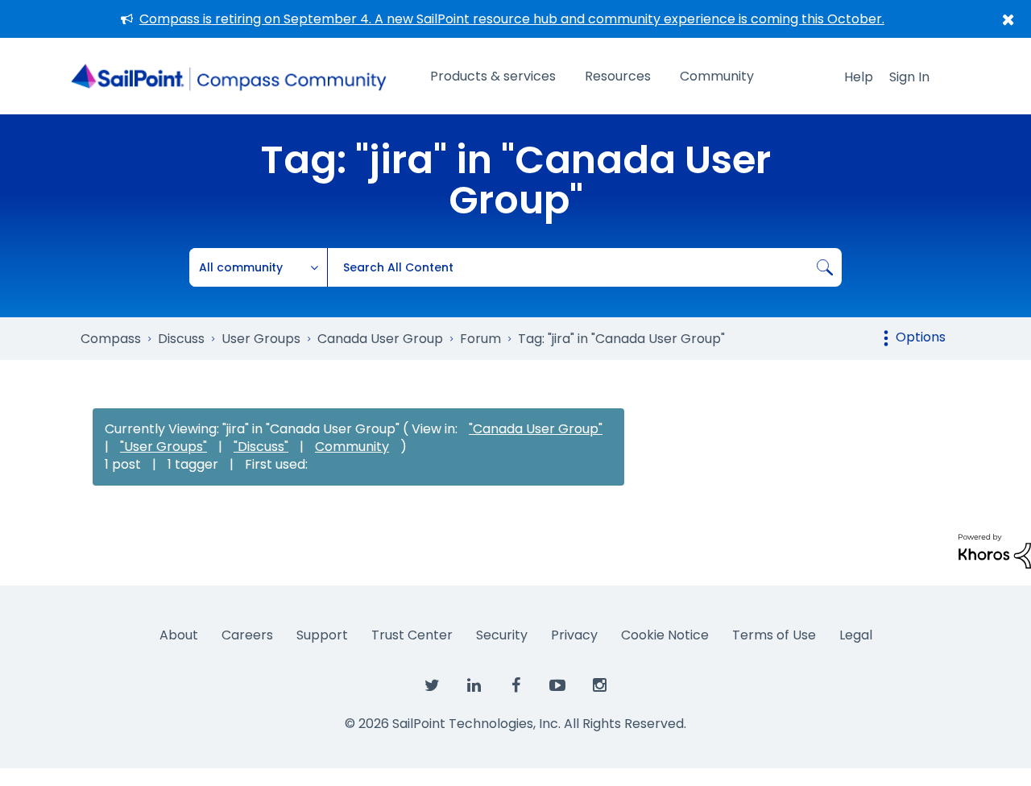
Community (717, 76)
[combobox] (584, 267)
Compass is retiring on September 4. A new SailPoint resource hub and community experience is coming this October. (511, 19)
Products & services (493, 76)
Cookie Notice (665, 635)
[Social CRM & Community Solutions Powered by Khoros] (995, 550)
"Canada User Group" (535, 429)
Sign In (909, 77)
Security (502, 635)
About (178, 635)
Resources (618, 76)
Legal (855, 635)
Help (858, 77)
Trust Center (412, 635)
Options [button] (921, 337)
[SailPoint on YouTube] (557, 686)
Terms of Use (774, 635)
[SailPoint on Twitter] (432, 686)
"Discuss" (261, 446)
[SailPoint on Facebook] (515, 686)
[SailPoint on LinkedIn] (474, 686)
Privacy (574, 635)
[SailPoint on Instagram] (599, 686)
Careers (247, 635)
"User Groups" (163, 446)
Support (322, 635)
